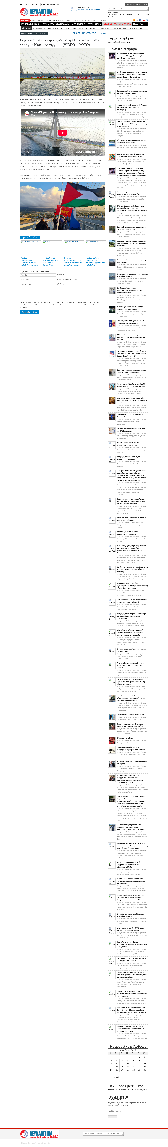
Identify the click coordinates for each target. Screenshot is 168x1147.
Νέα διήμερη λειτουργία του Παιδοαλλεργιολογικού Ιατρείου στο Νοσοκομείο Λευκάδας (130, 290)
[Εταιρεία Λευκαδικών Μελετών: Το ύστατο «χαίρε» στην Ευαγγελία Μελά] (112, 605)
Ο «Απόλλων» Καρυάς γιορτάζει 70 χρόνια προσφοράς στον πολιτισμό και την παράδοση (131, 881)
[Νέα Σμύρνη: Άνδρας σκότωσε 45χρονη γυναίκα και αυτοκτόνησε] (112, 146)
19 (122, 1067)
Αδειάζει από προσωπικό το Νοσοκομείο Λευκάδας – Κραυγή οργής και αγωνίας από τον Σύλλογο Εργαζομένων (132, 74)
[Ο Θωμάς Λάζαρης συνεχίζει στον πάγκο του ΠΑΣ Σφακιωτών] (112, 434)
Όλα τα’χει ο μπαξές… (125, 738)
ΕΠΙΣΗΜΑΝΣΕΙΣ (83, 7)
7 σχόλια (132, 593)
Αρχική (28, 28)
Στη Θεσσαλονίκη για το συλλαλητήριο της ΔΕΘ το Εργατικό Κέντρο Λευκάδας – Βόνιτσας (132, 569)
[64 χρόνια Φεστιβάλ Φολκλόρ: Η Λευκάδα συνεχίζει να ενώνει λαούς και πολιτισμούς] (112, 110)
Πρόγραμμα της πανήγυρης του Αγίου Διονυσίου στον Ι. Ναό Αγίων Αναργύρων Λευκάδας (132, 400)
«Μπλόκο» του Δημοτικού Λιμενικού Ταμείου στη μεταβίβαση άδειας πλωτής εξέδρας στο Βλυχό (131, 682)
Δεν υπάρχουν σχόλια (131, 98)
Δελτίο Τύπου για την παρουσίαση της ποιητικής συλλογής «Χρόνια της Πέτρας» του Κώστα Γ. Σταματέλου (69, 20)
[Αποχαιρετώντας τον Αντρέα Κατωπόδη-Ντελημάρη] (112, 767)
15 (139, 1063)
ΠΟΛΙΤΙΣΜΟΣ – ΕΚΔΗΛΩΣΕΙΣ (55, 24)
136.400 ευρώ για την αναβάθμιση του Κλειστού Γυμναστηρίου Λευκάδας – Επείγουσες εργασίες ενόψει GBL (130, 897)
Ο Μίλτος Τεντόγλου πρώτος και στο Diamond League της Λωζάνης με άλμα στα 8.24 (131, 337)
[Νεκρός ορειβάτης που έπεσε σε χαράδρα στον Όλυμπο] (112, 265)
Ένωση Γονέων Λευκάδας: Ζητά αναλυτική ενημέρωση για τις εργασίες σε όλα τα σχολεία (132, 993)
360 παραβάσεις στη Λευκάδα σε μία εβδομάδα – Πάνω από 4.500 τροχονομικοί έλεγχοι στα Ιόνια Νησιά (130, 827)
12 (122, 1063)
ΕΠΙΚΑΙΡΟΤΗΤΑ (52, 28)
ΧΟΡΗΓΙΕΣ (45, 5)
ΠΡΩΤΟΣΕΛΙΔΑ (91, 28)
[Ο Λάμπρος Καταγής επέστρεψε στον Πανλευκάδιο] (112, 420)
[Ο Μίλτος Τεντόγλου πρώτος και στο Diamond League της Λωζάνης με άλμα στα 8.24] (112, 340)
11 (117, 1063)
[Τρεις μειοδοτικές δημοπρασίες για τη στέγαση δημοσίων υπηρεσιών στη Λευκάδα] (112, 668)
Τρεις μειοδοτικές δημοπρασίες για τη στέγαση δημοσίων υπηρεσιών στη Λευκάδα (130, 665)
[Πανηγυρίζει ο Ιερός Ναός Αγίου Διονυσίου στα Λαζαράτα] (112, 462)
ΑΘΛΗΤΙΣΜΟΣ (94, 24)
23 (145, 1067)
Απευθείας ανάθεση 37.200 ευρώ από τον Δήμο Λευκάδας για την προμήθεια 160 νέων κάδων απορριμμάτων (132, 698)
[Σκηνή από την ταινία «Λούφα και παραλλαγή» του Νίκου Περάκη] (112, 197)
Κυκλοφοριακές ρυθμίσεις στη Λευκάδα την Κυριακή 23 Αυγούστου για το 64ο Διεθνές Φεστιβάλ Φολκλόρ (131, 501)
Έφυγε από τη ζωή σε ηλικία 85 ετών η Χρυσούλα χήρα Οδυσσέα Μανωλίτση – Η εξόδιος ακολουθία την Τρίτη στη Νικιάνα (132, 1010)
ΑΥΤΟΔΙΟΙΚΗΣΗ (39, 28)
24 (111, 1070)
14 (134, 1063)
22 (139, 1067)
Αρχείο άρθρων (113, 42)
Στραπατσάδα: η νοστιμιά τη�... (89, 9)
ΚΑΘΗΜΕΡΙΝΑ (78, 24)
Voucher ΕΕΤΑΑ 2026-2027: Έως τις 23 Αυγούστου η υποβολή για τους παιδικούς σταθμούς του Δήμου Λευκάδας (132, 846)
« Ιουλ (116, 1077)
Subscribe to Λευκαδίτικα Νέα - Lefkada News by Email (127, 1090)
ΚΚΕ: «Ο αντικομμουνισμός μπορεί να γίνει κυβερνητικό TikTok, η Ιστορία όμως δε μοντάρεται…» (132, 124)
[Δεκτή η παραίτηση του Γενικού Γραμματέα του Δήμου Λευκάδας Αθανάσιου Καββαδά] (112, 868)
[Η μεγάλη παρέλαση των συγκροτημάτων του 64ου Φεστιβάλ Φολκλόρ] (112, 96)
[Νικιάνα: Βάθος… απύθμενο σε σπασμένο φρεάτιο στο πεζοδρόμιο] (112, 523)
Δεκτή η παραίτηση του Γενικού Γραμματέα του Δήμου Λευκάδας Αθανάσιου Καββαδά (128, 864)
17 (111, 1067)
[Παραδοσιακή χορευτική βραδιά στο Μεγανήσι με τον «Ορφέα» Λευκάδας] (112, 730)
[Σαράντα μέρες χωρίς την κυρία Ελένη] (112, 720)
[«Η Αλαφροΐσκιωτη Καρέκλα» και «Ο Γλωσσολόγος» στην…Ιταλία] (112, 326)
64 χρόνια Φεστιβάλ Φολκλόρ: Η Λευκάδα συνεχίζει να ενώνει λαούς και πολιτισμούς (132, 107)
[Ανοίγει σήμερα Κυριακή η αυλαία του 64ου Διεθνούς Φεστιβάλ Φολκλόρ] (112, 160)
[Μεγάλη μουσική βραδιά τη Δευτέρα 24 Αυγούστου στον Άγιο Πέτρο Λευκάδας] (112, 390)
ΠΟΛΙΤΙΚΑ (138, 24)
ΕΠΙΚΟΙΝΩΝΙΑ (25, 5)
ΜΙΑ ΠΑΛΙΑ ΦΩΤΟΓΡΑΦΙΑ (133, 28)
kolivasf (103, 33)
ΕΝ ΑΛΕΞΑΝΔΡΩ (105, 28)
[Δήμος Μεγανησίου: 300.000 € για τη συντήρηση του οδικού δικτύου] (112, 933)
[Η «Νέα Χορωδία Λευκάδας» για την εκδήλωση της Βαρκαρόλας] (112, 312)
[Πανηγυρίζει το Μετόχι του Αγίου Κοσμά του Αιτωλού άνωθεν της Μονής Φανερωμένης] (112, 619)
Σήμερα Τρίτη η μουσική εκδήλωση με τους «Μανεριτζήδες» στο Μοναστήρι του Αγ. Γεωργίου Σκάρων (132, 975)
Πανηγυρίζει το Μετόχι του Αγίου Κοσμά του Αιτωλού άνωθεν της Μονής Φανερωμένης (131, 616)
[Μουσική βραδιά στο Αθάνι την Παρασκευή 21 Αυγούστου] (112, 537)
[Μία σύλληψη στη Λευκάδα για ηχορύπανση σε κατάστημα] (112, 448)
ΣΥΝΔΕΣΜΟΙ (54, 5)
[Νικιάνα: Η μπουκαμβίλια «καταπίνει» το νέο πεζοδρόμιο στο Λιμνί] (112, 233)
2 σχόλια (132, 689)
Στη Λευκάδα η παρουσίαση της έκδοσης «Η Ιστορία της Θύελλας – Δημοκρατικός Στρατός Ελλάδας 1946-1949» (131, 353)
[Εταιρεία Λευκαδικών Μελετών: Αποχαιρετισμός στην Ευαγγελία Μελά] (112, 753)
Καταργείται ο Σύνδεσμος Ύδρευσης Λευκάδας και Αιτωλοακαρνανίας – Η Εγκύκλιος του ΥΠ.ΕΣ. (130, 1029)
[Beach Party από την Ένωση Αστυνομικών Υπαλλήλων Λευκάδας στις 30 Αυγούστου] (112, 947)
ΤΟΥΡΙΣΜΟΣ (65, 28)
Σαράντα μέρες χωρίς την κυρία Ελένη (130, 715)
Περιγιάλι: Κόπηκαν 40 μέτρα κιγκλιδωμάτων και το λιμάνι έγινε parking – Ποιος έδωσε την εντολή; (132, 585)
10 (111, 1063)
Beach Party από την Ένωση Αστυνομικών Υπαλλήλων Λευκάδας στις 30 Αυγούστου (132, 944)
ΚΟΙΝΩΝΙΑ (117, 28)
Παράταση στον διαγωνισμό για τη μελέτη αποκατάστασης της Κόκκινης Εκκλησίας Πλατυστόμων (132, 243)
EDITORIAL (36, 5)
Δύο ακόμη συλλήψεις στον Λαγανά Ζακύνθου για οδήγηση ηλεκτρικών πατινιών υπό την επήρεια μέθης (130, 632)
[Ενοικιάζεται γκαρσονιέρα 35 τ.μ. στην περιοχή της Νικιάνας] (112, 919)
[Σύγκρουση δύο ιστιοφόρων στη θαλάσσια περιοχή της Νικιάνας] (112, 280)
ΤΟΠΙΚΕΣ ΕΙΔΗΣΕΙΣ (30, 24)
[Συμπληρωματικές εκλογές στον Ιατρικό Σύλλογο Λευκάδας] (112, 654)
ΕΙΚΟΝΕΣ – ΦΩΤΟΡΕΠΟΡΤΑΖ (117, 24)
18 (117, 1067)
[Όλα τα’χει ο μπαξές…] (112, 744)
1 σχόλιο (131, 525)
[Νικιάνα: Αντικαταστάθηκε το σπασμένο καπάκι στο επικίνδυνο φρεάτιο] (112, 376)
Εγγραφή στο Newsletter (120, 1097)
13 (128, 1063)
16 (145, 1063)
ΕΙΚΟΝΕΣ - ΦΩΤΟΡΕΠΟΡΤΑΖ (84, 33)
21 (134, 1067)
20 (128, 1067)
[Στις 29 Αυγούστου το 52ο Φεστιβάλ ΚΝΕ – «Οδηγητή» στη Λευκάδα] (112, 964)
